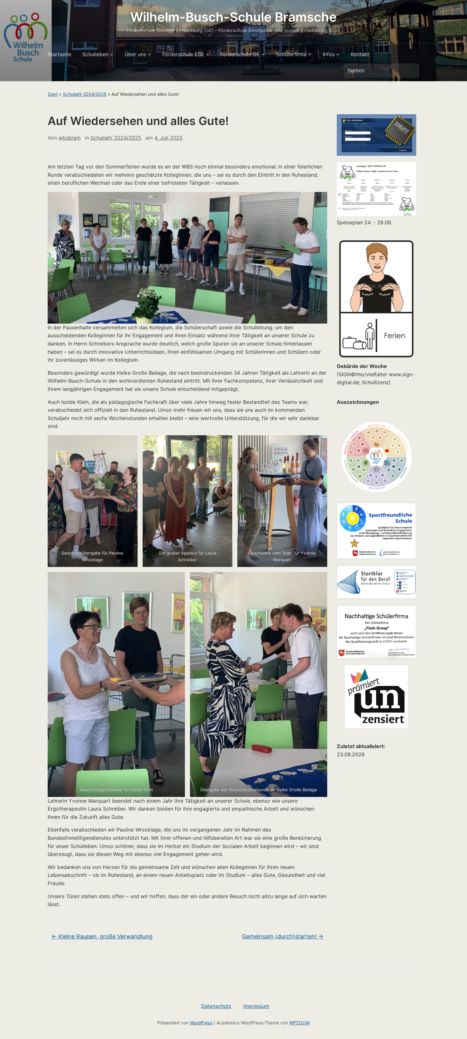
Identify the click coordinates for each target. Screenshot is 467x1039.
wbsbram (69, 138)
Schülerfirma (291, 54)
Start (53, 94)
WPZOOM (299, 1022)
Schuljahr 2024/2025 (84, 94)
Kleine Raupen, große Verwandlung (101, 936)
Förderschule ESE (183, 54)
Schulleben (95, 54)
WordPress (201, 1022)
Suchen (411, 70)
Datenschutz (216, 1006)
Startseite (59, 54)
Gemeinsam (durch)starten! (282, 936)
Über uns (135, 54)
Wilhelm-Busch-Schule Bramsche (233, 17)
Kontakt (360, 54)
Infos (329, 54)
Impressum (256, 1006)
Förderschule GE (240, 54)
